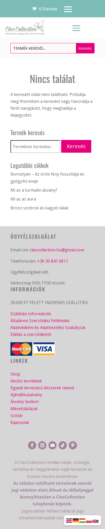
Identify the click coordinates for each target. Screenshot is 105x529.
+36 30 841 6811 (52, 261)
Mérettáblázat (24, 408)
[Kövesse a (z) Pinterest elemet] (73, 445)
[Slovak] (96, 520)
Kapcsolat (19, 422)
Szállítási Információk (30, 314)
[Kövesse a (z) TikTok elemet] (63, 445)
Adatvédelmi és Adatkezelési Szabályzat (47, 327)
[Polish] (89, 520)
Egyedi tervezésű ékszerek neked (42, 388)
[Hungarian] (82, 520)
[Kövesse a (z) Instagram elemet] (42, 445)
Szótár (16, 415)
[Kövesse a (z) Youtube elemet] (52, 445)
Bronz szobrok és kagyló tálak (39, 208)
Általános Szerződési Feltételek (40, 320)
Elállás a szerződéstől (30, 334)
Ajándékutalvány (26, 394)
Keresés (76, 146)
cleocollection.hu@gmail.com (57, 250)
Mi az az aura (23, 199)
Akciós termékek (26, 381)
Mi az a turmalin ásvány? (33, 190)
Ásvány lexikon (24, 401)
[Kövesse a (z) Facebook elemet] (32, 445)
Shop (15, 374)
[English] (69, 520)
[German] (76, 520)
